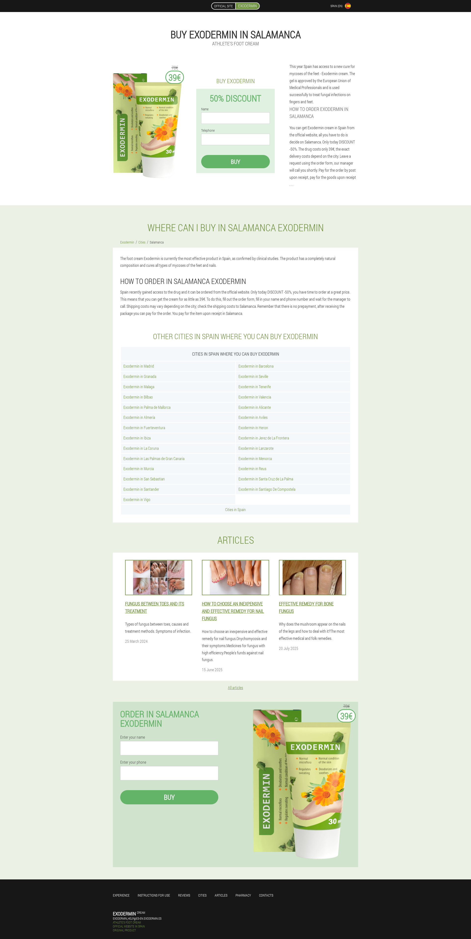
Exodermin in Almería (139, 417)
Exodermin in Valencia (254, 396)
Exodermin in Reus (252, 468)
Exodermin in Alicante (254, 407)
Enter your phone (133, 762)
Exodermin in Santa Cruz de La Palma (265, 478)
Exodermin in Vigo (136, 499)
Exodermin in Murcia (138, 468)
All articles (235, 687)
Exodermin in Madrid (138, 366)
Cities (202, 895)
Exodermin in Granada (139, 376)
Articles (221, 895)
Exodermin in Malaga (138, 386)
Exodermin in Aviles (253, 417)
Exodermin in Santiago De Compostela (266, 489)
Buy (235, 162)
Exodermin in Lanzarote (256, 448)
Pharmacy (243, 895)
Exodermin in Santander (141, 489)
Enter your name (132, 737)
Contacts (266, 895)
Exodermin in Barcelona (256, 366)
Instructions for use (154, 895)
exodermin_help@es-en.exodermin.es (137, 918)
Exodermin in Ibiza (137, 437)
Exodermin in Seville (253, 376)
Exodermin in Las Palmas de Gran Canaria (153, 458)
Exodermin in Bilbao (138, 396)
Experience (121, 895)
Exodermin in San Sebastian (144, 478)
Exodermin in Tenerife (254, 386)
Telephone (208, 130)
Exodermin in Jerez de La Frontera (263, 437)
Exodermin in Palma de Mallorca (146, 407)
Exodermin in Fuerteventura (144, 427)
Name (205, 109)
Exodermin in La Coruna (141, 448)
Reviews (184, 895)
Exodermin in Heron (253, 427)
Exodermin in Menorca (255, 458)
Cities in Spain (235, 509)
